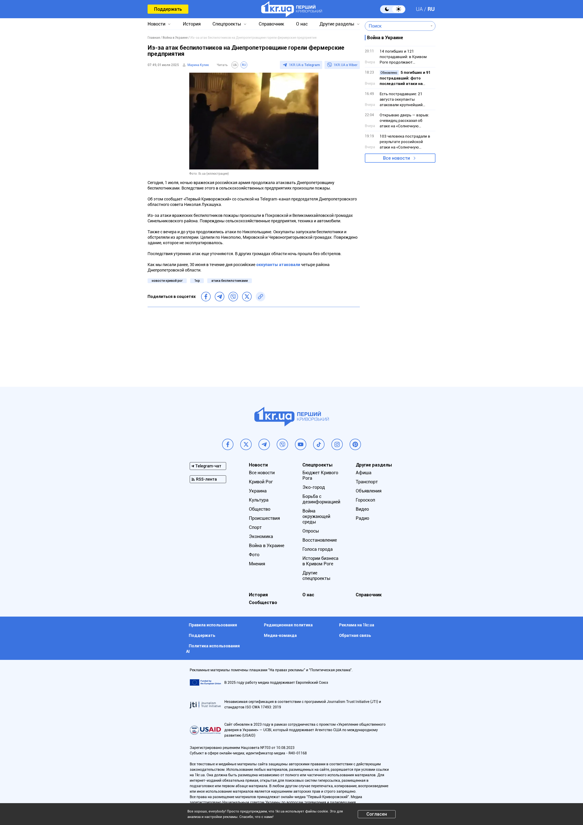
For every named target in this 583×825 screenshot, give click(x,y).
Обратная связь (355, 635)
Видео (362, 509)
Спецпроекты (226, 24)
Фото (254, 554)
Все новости (396, 158)
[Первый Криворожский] (291, 9)
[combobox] (397, 26)
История (192, 24)
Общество (259, 509)
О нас (302, 24)
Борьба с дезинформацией (321, 499)
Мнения (257, 563)
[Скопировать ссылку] (260, 296)
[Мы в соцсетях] (227, 444)
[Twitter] (247, 296)
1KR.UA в (304, 65)
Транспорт (367, 481)
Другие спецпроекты (316, 575)
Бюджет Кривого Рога (320, 475)
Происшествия (264, 518)
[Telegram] (219, 296)
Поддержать (168, 9)
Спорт (255, 527)
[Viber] (233, 296)
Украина (258, 491)
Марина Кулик (198, 65)
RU (431, 9)
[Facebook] (206, 296)
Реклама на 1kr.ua (356, 625)
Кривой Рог (261, 481)
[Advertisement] (254, 343)
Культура (258, 500)
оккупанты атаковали (278, 264)
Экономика (261, 536)
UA (419, 9)
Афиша (363, 472)
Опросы (310, 531)
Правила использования (213, 625)
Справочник (271, 24)
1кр (197, 280)
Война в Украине (266, 545)
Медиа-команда (280, 635)
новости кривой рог (167, 280)
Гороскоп (365, 500)
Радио (362, 518)
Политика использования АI (213, 648)
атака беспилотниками (229, 280)
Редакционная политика (288, 625)
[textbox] (397, 26)
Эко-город (313, 487)
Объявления (368, 491)
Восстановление (319, 540)
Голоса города (317, 549)
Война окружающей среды (316, 516)
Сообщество (263, 602)
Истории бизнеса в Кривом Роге (320, 561)
